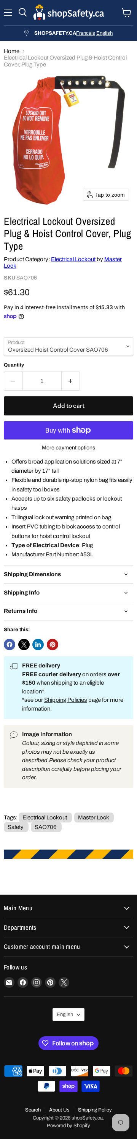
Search (33, 1110)
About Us (59, 1110)
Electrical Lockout (73, 259)
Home (11, 51)
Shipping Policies (65, 700)
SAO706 (46, 827)
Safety (16, 827)
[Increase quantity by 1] (71, 381)
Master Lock (93, 817)
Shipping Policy (95, 1110)
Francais (85, 33)
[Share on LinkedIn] (38, 644)
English (104, 33)
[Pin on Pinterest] (52, 644)
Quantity (14, 365)
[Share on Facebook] (9, 644)
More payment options (68, 448)
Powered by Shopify (68, 1125)
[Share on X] (24, 644)
